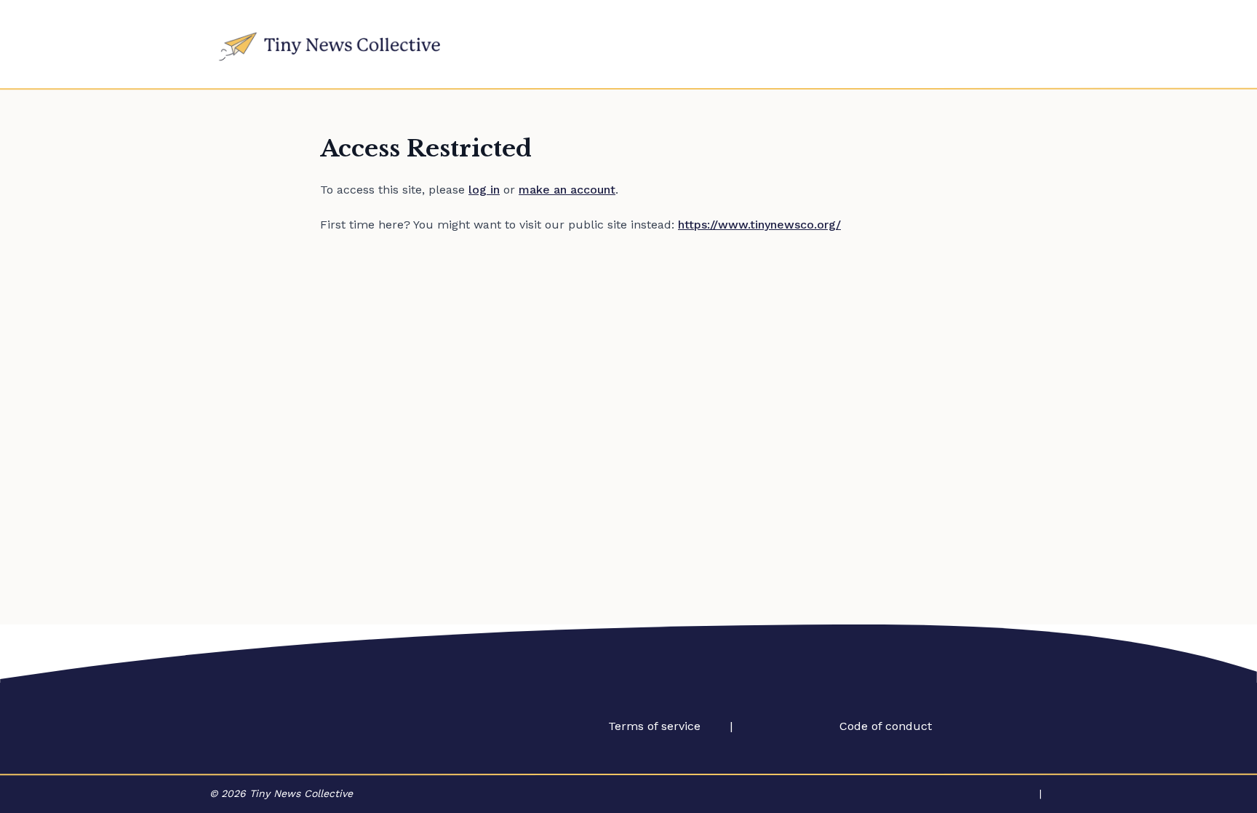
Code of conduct (885, 726)
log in (484, 190)
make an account (567, 190)
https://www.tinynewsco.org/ (759, 224)
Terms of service (654, 726)
